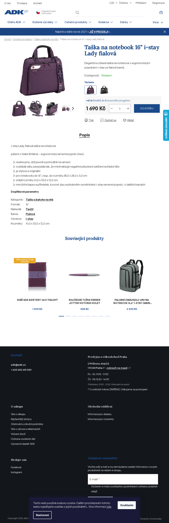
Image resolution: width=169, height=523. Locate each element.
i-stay (29, 218)
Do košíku (146, 108)
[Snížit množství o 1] (111, 108)
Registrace (158, 2)
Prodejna (22, 3)
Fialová (30, 214)
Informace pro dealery (99, 414)
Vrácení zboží (18, 434)
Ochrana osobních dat (23, 438)
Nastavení (42, 515)
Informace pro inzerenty (101, 419)
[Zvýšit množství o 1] (128, 108)
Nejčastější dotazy (21, 419)
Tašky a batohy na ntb (39, 199)
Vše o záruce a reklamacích (25, 429)
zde (108, 506)
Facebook (16, 467)
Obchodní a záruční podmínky (27, 424)
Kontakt (38, 3)
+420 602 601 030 (21, 369)
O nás (7, 3)
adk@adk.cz (18, 364)
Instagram (16, 472)
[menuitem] (16, 22)
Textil (29, 209)
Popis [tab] (84, 134)
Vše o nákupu (18, 414)
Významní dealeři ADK (23, 443)
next (158, 286)
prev (10, 286)
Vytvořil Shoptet (140, 518)
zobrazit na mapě (117, 367)
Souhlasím (126, 505)
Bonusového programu (117, 100)
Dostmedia (155, 518)
